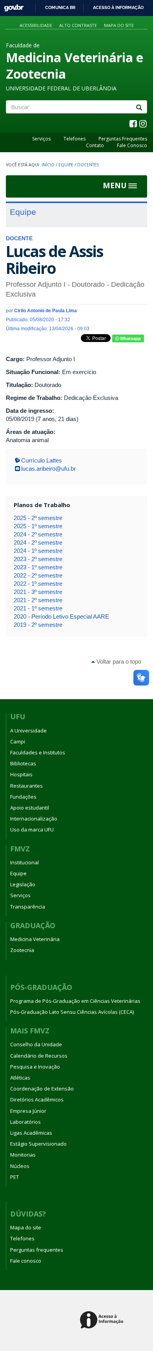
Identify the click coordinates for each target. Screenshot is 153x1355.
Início (48, 164)
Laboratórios (25, 1121)
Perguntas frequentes (36, 1249)
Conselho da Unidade (36, 1044)
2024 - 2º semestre (38, 534)
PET (14, 1176)
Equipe (65, 164)
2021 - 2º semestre (38, 600)
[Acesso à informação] (103, 1320)
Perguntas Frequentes (122, 138)
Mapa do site (119, 25)
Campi (17, 741)
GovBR (11, 5)
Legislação (22, 884)
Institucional (24, 862)
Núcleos (19, 1166)
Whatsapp (130, 338)
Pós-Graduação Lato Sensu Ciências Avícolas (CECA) (72, 1011)
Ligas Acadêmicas (31, 1132)
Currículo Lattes (41, 460)
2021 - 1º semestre (38, 608)
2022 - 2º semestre (38, 575)
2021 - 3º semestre (38, 591)
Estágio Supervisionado (38, 1143)
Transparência (27, 906)
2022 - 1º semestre (38, 583)
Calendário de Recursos (38, 1055)
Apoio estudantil (29, 807)
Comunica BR (60, 7)
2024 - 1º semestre (38, 550)
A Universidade (28, 730)
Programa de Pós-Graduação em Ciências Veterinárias (75, 1000)
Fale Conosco (132, 145)
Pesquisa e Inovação (35, 1066)
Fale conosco (25, 1260)
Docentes (88, 164)
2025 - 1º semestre (38, 526)
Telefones (75, 138)
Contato (95, 145)
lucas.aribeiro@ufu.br (48, 468)
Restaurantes (26, 785)
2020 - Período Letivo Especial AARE (61, 616)
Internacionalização (33, 818)
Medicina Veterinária (35, 939)
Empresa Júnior (28, 1110)
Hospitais (21, 774)
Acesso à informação (118, 7)
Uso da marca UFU (32, 829)
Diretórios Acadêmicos (37, 1099)
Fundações (23, 796)
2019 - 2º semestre (38, 624)
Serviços (41, 138)
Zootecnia (22, 950)
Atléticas (20, 1077)
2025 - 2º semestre (38, 518)
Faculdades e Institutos (37, 752)
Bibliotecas (23, 763)
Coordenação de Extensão (42, 1088)
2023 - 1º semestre (38, 567)
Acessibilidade (36, 25)
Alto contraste (78, 25)
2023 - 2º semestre (38, 559)
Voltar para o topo (118, 661)
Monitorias (23, 1154)
